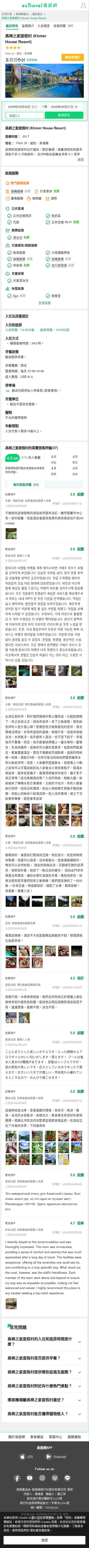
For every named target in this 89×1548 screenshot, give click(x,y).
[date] (25, 106)
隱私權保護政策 (40, 1530)
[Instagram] (42, 1478)
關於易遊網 (16, 1437)
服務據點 (74, 1437)
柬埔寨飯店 (22, 14)
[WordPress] (55, 1478)
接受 (44, 1540)
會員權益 (36, 1437)
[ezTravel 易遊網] (44, 5)
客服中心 (55, 1437)
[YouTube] (29, 1478)
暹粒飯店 (37, 14)
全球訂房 (7, 14)
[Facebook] (17, 1478)
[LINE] (67, 1478)
